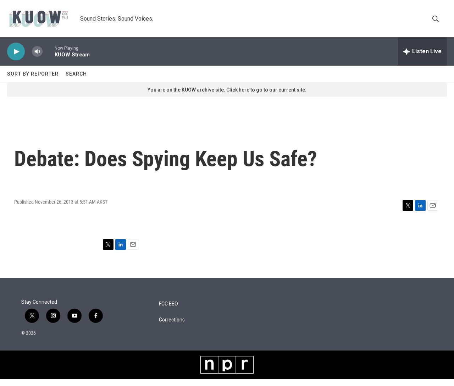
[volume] (37, 52)
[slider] (49, 51)
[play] (16, 52)
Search (76, 74)
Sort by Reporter (33, 74)
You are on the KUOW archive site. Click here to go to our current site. (227, 90)
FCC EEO (168, 304)
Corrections (172, 319)
